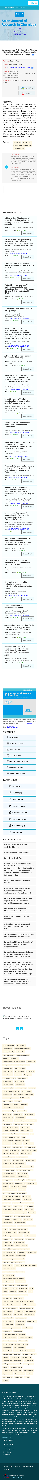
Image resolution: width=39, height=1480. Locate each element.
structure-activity (8, 1259)
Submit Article (13, 738)
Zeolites (17, 1196)
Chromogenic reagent (9, 1173)
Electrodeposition (24, 1232)
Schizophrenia (7, 1288)
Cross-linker (21, 1226)
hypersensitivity (20, 1262)
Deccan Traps (26, 1196)
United (31, 1288)
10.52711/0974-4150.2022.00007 (18, 456)
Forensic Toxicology (8, 1170)
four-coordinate (20, 1183)
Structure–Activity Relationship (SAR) (13, 1272)
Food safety (23, 1104)
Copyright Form (15, 755)
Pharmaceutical (7, 1094)
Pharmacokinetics (26, 1153)
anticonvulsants (19, 1259)
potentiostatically (19, 1242)
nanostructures (30, 1311)
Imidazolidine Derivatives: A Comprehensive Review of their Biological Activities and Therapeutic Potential (17, 516)
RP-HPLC (25, 1354)
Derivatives (32, 1088)
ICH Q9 (5, 1137)
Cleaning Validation (8, 1301)
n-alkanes (5, 1367)
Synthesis (5, 1186)
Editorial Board (28, 1466)
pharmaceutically (19, 1373)
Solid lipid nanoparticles (9, 1337)
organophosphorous (19, 1163)
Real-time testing (7, 1101)
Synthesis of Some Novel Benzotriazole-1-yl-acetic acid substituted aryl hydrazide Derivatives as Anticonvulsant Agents (16, 651)
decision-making (26, 1091)
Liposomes (22, 1334)
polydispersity (18, 1314)
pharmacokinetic (17, 1147)
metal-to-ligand (31, 1180)
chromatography (7, 1071)
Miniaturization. (7, 1107)
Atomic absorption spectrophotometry (14, 1061)
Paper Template (14, 749)
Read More (27, 233)
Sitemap (6, 1469)
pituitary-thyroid (7, 1081)
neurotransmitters (8, 1281)
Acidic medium (31, 1226)
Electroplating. (21, 1252)
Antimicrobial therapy (9, 1268)
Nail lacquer (6, 1364)
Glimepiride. (27, 1075)
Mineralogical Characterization (12, 1199)
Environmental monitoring (10, 1104)
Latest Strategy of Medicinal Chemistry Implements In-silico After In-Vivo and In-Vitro (17, 401)
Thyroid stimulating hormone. (11, 1091)
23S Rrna (5, 1153)
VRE (17, 1153)
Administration (7, 1114)
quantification (29, 1094)
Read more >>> (31, 723)
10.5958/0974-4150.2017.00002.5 (18, 253)
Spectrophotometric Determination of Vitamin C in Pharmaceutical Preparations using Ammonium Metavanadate (19, 469)
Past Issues (7, 1447)
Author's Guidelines (16, 743)
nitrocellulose (18, 1360)
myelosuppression (30, 1147)
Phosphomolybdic (22, 1157)
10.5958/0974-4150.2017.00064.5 (18, 389)
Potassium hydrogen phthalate (22, 145)
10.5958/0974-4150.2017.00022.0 (18, 596)
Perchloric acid (27, 142)
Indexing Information (17, 773)
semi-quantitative (8, 1196)
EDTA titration (31, 1061)
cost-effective (20, 1051)
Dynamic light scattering (9, 1341)
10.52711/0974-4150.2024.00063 (18, 432)
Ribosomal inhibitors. (9, 1157)
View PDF (28, 93)
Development (22, 1291)
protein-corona (7, 1314)
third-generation (24, 1065)
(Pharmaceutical (20, 1117)
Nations (5, 1291)
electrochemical (18, 1236)
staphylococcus (28, 1143)
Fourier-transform (20, 1318)
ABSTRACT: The (26, 1357)
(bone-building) (7, 1350)
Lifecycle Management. (26, 1308)
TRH (16, 1088)
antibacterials (7, 1143)
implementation (18, 1124)
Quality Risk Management (10, 1308)
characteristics (20, 1084)
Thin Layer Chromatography (25, 1170)
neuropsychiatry (20, 1281)
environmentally (7, 1068)
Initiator (5, 1229)
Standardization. (7, 1216)
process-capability (8, 1117)
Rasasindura (32, 1212)
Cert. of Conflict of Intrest (19, 761)
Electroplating (7, 1236)
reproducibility (29, 1206)
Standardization (17, 1209)
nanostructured (19, 1311)
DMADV (29, 1130)
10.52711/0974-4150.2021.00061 (18, 275)
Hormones (23, 1088)
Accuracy (33, 1354)
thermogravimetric (20, 1222)
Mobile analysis (24, 1098)
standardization (7, 1212)
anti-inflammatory (8, 1262)
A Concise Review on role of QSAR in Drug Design (18, 310)
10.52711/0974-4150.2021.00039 (18, 346)
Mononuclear (15, 1186)
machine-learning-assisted (10, 1127)
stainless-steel (30, 1239)
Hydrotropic (18, 1075)
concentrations (21, 1045)
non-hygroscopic (8, 1180)
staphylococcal (17, 1143)
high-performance (20, 1068)
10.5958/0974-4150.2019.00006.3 (18, 67)
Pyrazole (23, 1186)
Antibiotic (29, 1373)
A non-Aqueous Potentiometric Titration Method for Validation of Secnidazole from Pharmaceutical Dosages (19, 52)
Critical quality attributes (10, 1334)
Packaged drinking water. (10, 1065)
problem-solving (29, 1114)
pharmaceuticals (7, 1222)
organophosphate (18, 1160)
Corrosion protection (9, 1252)
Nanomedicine (7, 1331)
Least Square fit (28, 1364)
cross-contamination (9, 1295)
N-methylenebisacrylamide (22, 1216)
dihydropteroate (21, 1255)
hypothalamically (23, 1078)
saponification (7, 1219)
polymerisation (28, 1219)
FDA (32, 1134)
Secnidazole (17, 142)
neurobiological (19, 1081)
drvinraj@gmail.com (15, 64)
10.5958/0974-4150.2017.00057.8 (18, 478)
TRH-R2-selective (8, 1088)
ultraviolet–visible (8, 1318)
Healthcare (18, 1101)
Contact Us (20, 7)
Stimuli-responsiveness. (10, 1232)
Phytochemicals (28, 1370)
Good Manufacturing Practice (24, 1301)
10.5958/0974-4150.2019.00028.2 (18, 503)
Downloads (7, 1452)
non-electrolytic (19, 1180)
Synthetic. (5, 1380)
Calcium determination (22, 1055)
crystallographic (21, 1193)
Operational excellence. (22, 1140)
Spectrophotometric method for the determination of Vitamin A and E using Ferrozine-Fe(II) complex (19, 627)
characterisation (27, 1328)
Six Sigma (5, 1130)
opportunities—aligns (9, 1111)
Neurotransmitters (8, 1285)
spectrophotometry (8, 1051)
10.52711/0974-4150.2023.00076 (18, 318)
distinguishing (7, 1163)
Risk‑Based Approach (29, 1304)
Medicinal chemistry (9, 1275)
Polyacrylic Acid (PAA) (9, 1226)
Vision (15, 1288)
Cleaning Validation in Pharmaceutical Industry (14, 606)
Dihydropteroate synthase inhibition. (13, 1278)
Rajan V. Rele (14, 61)
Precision (5, 1357)
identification (7, 1160)
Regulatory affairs (23, 1134)
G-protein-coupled (8, 1084)
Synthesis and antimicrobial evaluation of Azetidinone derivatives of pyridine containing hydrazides (18, 585)
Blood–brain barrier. (19, 1347)
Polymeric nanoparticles (25, 1337)
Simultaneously (7, 1298)
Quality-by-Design (19, 1120)
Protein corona (7, 1347)
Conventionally (17, 1203)
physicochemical (7, 1311)
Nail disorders (29, 1360)
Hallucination (23, 1288)
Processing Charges (15, 767)
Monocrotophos (22, 1173)
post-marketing (7, 1124)
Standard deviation (16, 1367)
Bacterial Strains (7, 1377)
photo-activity (7, 1249)
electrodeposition (30, 1236)
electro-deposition (8, 1245)
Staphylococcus (31, 1183)
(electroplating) (19, 1239)
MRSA (12, 1153)
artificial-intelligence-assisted (11, 1328)
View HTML (28, 88)
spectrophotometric (8, 1045)
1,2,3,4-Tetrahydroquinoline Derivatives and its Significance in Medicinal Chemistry (18, 562)
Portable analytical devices (10, 1098)
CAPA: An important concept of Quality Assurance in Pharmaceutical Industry (19, 265)
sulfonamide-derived (21, 1265)
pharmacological (7, 1265)
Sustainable (13, 1291)
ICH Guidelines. (15, 1357)
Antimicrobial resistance (29, 1150)
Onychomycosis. (17, 1364)
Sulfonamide (32, 1265)
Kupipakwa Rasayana (20, 1212)
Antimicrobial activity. (9, 1193)
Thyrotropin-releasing (9, 1078)
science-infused (18, 1298)
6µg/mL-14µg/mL (29, 1350)
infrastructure (29, 1124)
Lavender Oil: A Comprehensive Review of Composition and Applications (17, 425)
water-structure (7, 1075)
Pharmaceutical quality (9, 1134)
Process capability (8, 1140)
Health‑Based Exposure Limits (11, 1304)
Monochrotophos (8, 1167)
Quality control (18, 1331)
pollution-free (7, 1209)
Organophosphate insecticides (24, 1167)
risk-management (22, 1295)
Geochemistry (27, 1199)
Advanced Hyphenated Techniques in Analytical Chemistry (18, 357)
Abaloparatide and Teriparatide (11, 1354)
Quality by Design (14, 1137)
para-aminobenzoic (8, 1255)
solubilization (30, 1071)
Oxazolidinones (14, 1150)
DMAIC (23, 1130)
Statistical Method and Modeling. (12, 1370)
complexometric (7, 1048)
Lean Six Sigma (14, 1130)
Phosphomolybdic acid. (9, 1176)
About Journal (8, 7)
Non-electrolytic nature (9, 1189)
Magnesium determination (10, 1058)
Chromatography (30, 1160)
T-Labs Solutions (16, 1477)
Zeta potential (23, 1341)
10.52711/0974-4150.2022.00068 (18, 615)
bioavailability (7, 1147)
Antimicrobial (18, 1377)
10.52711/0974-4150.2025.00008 (18, 529)
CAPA (23, 1137)
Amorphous (22, 1189)
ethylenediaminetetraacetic (22, 1048)
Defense (27, 1377)
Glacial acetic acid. (18, 148)
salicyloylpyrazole (23, 1176)
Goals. (30, 1291)
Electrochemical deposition (21, 1249)
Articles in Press (9, 1449)
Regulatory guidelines (21, 1344)
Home (6, 1466)
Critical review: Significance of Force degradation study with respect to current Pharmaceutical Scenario (18, 221)
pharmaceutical (18, 1094)
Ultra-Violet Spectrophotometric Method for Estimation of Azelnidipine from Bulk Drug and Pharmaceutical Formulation (17, 542)
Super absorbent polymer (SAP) (18, 1229)
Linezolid (5, 1150)
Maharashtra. (7, 1203)
